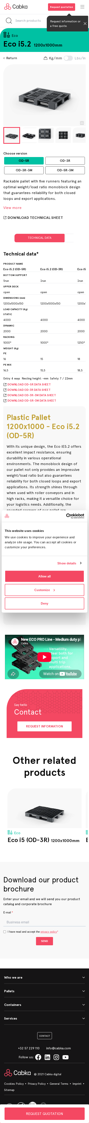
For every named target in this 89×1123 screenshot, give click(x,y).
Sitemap (9, 1090)
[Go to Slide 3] (46, 135)
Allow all (44, 576)
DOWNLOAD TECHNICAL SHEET (35, 217)
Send (44, 941)
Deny (44, 603)
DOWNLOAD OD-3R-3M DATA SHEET (31, 395)
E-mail (8, 912)
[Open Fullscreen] (82, 122)
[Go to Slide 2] (28, 135)
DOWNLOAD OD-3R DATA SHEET (29, 390)
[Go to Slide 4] (63, 135)
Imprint (77, 1083)
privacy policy (49, 931)
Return (11, 58)
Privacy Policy (37, 1083)
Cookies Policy (14, 1083)
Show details (66, 563)
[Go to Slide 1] (11, 135)
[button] (44, 95)
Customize (42, 589)
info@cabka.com (58, 1048)
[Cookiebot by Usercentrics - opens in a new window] (66, 516)
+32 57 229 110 (29, 1048)
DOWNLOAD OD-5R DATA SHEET (29, 384)
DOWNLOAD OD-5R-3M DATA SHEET (31, 400)
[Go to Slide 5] (80, 135)
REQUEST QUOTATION (44, 1113)
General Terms (59, 1083)
